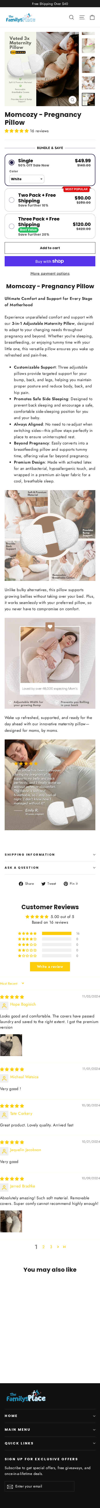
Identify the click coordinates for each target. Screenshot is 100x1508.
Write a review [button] (50, 966)
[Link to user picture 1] (11, 1045)
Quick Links (19, 1443)
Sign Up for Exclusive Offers (41, 1459)
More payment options (50, 273)
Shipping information (30, 855)
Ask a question (22, 868)
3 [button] (51, 1247)
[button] (17, 131)
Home (11, 1415)
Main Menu (17, 1429)
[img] (12, 997)
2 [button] (43, 1247)
